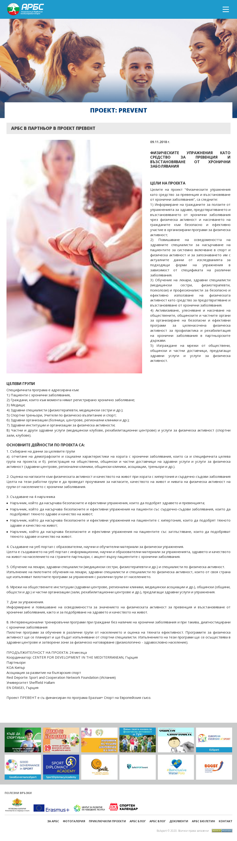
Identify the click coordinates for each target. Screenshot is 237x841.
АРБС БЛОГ (138, 821)
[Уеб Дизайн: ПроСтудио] (220, 830)
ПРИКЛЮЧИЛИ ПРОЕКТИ (107, 821)
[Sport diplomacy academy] (61, 767)
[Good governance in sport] (23, 767)
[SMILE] (99, 767)
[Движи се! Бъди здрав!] (61, 740)
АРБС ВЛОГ (158, 821)
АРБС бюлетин (203, 821)
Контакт (225, 821)
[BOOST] (214, 767)
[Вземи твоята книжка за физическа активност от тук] (137, 740)
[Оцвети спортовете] (176, 740)
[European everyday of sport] (214, 740)
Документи (178, 821)
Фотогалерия (74, 821)
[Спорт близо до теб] (23, 740)
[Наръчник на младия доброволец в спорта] (99, 740)
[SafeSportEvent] (137, 767)
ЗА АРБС (53, 821)
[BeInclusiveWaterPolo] (176, 767)
